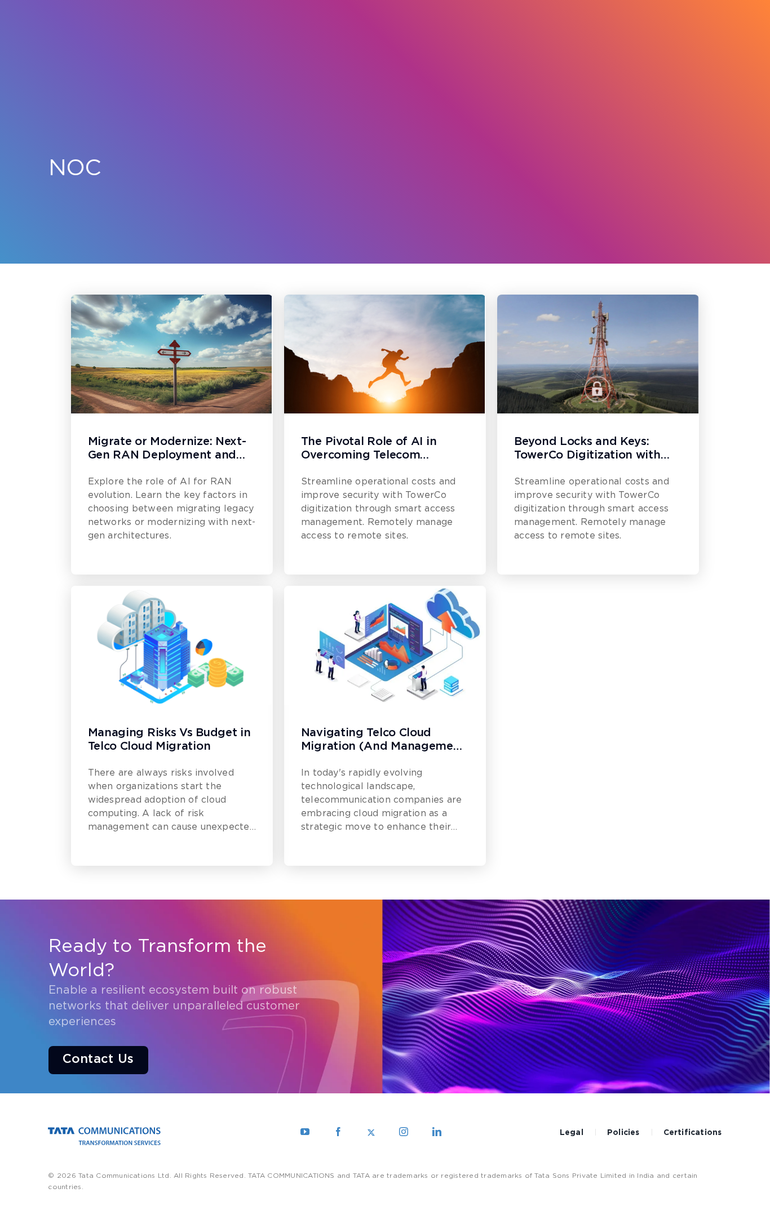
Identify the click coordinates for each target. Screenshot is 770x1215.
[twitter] (371, 1131)
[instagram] (403, 1131)
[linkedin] (436, 1131)
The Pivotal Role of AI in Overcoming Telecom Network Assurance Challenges (369, 449)
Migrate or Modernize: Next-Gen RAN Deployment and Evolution (167, 449)
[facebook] (338, 1131)
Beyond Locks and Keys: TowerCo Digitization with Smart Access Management (591, 449)
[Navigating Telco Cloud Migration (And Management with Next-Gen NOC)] (385, 645)
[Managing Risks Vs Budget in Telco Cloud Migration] (172, 645)
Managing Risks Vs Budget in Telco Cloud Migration (169, 739)
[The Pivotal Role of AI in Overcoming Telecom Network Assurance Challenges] (385, 354)
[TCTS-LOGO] (104, 1131)
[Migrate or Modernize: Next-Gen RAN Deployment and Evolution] (172, 354)
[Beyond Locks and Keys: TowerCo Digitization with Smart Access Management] (598, 354)
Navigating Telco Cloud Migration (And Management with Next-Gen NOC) (383, 740)
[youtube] (304, 1131)
